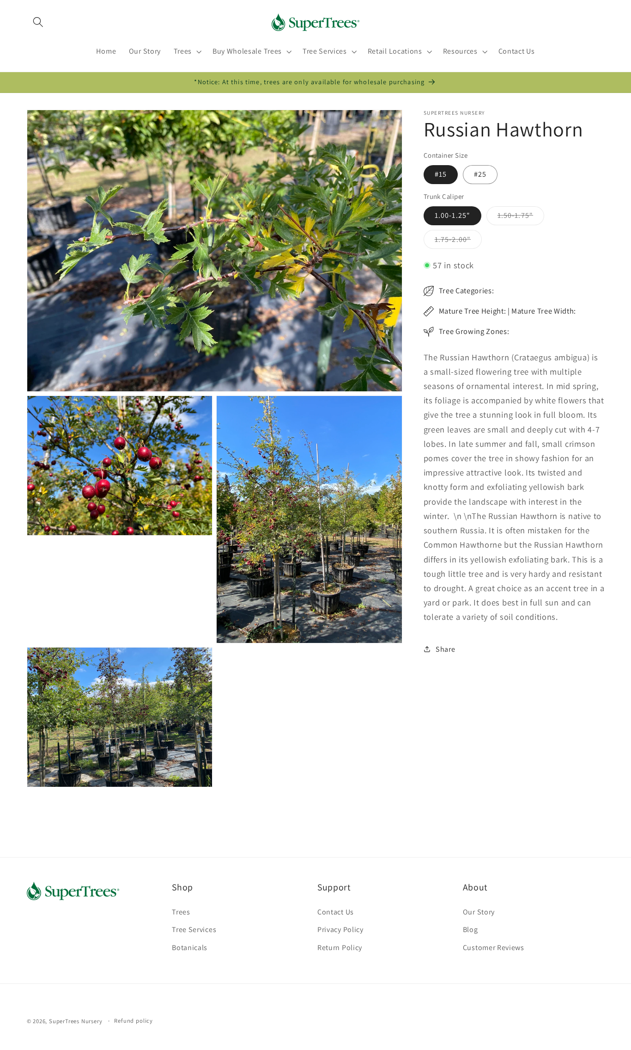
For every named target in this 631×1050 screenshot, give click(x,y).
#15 (441, 174)
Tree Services (194, 929)
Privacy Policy (340, 929)
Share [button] (445, 649)
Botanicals (189, 947)
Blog (470, 929)
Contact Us (335, 912)
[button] (38, 22)
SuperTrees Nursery (76, 1021)
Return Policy (339, 947)
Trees (181, 912)
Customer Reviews (493, 947)
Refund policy (133, 1021)
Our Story (479, 912)
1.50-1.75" (521, 217)
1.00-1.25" (453, 215)
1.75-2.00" (458, 241)
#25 (480, 174)
